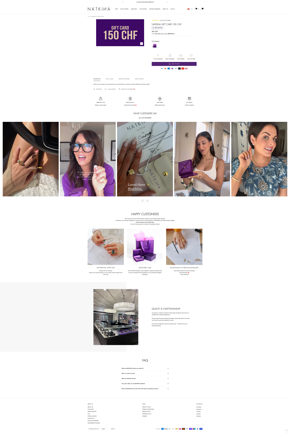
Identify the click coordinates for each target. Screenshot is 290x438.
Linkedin (198, 413)
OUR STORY (91, 409)
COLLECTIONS (143, 9)
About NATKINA (139, 78)
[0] (195, 9)
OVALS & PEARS (124, 9)
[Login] (198, 9)
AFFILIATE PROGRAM (93, 420)
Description (96, 78)
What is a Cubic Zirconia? (128, 373)
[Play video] (5, 193)
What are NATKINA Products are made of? (133, 368)
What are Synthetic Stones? (129, 378)
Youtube (198, 411)
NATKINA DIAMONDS (154, 9)
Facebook (198, 407)
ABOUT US (165, 9)
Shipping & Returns (124, 78)
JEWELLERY (134, 9)
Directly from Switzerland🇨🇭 (128, 89)
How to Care (109, 78)
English (103, 428)
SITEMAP (144, 416)
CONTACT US (91, 418)
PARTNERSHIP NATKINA (94, 423)
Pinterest (198, 416)
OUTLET (173, 9)
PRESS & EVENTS (92, 411)
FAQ (89, 413)
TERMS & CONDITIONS (148, 409)
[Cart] (201, 9)
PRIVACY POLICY (146, 407)
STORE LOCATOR (92, 416)
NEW (116, 9)
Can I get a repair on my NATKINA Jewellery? (133, 383)
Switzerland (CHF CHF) (94, 428)
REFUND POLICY (146, 411)
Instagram (198, 409)
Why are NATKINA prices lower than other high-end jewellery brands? (140, 388)
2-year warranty (111, 89)
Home (89, 16)
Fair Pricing (99, 89)
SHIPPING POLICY (146, 413)
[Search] (192, 9)
